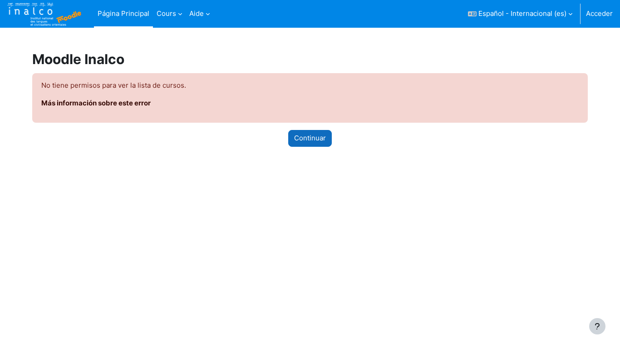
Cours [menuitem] (166, 13)
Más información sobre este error (96, 103)
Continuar (310, 138)
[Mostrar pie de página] (597, 326)
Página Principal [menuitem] (123, 13)
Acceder (599, 13)
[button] (520, 14)
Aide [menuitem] (196, 13)
